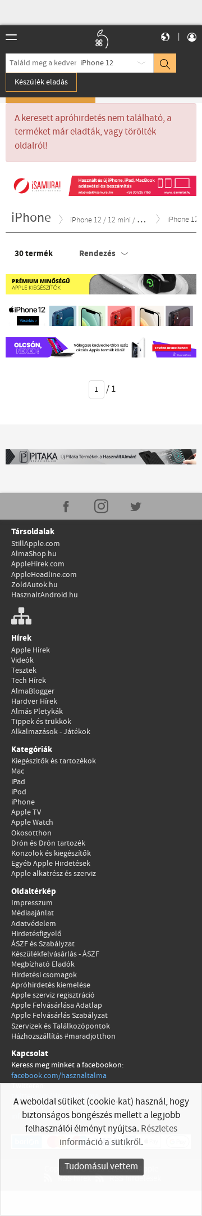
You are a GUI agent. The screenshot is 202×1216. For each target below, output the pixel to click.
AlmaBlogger (32, 691)
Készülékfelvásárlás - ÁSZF (55, 954)
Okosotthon (31, 833)
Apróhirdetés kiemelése (50, 985)
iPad (18, 782)
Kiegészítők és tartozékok (53, 761)
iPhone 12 (96, 63)
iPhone (23, 802)
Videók (22, 660)
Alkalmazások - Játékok (50, 732)
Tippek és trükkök (41, 722)
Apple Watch (32, 822)
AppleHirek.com (38, 564)
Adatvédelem (33, 924)
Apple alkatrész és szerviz (53, 874)
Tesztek (23, 670)
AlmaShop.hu (34, 554)
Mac (17, 771)
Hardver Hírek (34, 701)
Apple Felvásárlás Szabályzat (59, 1016)
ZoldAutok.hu (34, 585)
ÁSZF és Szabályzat (43, 944)
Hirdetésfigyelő (36, 934)
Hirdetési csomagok (44, 975)
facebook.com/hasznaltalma (59, 1076)
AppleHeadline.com (44, 575)
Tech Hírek (28, 681)
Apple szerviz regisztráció (53, 995)
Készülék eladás (41, 82)
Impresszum (32, 903)
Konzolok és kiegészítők (51, 853)
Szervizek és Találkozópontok (60, 1026)
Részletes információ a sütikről (118, 1136)
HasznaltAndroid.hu (44, 595)
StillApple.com (35, 544)
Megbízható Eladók (43, 964)
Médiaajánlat (32, 913)
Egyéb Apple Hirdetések (50, 864)
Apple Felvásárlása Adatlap (56, 1005)
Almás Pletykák (37, 712)
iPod (18, 792)
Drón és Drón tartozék (48, 843)
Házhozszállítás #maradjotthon (63, 1036)
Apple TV (26, 812)
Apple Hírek (30, 650)
